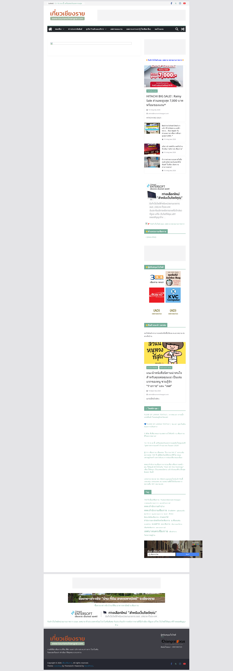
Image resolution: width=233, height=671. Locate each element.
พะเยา (166, 514)
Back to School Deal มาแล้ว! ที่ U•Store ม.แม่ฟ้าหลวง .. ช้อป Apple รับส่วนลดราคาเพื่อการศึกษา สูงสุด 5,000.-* (171, 130)
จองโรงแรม (159, 29)
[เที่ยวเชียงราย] (50, 29)
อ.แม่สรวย (147, 524)
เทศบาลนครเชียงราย (156, 531)
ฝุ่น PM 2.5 (147, 514)
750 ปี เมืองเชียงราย (151, 500)
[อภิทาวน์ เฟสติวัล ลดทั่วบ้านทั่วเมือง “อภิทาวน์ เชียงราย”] (152, 149)
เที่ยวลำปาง (173, 532)
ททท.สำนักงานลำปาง (154, 506)
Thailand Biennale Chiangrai (170, 500)
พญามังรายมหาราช (157, 514)
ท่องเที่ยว (58, 29)
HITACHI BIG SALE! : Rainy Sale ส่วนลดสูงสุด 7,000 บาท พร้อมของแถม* (164, 100)
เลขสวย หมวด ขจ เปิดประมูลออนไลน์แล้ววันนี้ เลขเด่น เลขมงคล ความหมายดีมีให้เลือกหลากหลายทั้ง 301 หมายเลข (163, 481)
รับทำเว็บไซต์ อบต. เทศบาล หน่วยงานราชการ (167, 224)
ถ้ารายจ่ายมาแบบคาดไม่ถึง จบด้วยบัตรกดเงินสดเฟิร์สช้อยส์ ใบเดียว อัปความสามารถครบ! (172, 163)
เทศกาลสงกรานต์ (161, 527)
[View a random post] (183, 29)
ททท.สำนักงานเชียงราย (155, 510)
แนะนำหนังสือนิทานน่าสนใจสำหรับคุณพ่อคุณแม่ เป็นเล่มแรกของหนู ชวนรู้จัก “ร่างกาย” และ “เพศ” (164, 379)
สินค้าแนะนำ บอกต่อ (165, 367)
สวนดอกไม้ (164, 517)
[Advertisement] (141, 15)
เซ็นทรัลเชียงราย (149, 527)
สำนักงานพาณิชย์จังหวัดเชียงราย (157, 520)
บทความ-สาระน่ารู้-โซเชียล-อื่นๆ (138, 29)
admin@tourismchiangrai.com (158, 113)
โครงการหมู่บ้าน (149, 535)
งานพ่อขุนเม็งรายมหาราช (151, 503)
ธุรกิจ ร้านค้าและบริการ (95, 29)
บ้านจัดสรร (171, 510)
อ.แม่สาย (156, 523)
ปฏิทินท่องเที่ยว (181, 511)
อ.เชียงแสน (175, 520)
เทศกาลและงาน (116, 29)
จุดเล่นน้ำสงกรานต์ (165, 503)
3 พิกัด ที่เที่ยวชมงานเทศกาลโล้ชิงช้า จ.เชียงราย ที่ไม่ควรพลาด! (68, 4)
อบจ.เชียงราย (165, 524)
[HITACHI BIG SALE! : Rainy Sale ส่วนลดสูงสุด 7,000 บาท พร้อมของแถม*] (165, 76)
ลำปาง (171, 514)
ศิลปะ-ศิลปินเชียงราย (151, 517)
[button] (63, 29)
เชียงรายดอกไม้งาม (176, 524)
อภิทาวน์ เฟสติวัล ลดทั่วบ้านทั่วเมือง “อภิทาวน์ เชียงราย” (172, 147)
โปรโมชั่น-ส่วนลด (152, 91)
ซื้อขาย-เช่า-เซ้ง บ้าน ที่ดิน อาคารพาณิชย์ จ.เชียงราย (117, 605)
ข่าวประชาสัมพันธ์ (75, 29)
